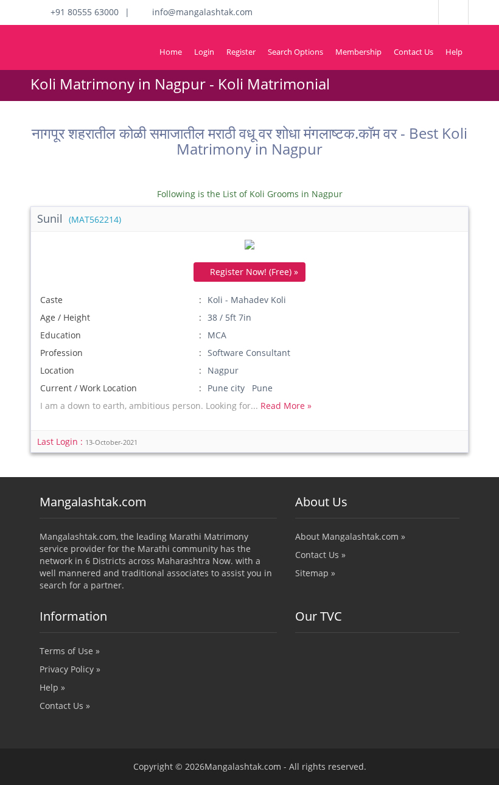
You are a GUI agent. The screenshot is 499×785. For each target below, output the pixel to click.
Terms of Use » (70, 651)
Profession (61, 352)
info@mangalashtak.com (199, 12)
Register (241, 51)
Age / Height (65, 317)
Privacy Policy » (70, 669)
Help (453, 51)
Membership (358, 51)
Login (204, 51)
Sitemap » (315, 573)
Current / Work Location (88, 388)
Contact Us (413, 51)
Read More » (286, 405)
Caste (51, 299)
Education (60, 335)
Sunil (79, 218)
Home (170, 51)
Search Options (295, 51)
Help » (52, 687)
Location (57, 370)
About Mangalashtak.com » (350, 536)
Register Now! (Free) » (253, 271)
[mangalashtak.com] (82, 37)
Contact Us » (320, 554)
